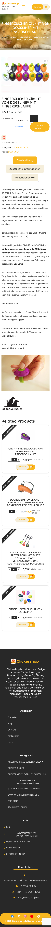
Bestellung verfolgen (15, 854)
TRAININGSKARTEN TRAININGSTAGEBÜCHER (27, 782)
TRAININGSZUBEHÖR (18, 807)
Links (10, 742)
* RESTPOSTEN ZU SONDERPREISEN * (25, 762)
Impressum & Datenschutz (18, 841)
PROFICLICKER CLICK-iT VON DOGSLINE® (25, 611)
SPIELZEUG (13, 801)
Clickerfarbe (7, 118)
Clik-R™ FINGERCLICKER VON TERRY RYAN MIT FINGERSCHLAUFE (25, 451)
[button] (45, 61)
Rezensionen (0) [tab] (25, 177)
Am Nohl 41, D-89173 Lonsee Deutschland (25, 880)
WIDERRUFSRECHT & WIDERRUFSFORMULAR (27, 834)
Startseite (12, 717)
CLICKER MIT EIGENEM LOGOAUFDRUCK (27, 774)
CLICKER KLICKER (20, 147)
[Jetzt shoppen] (41, 7)
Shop (10, 723)
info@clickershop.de (28, 897)
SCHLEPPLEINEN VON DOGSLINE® (24, 788)
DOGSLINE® (13, 152)
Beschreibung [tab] (25, 160)
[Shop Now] (25, 467)
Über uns (12, 729)
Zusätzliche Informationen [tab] (24, 168)
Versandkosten (13, 847)
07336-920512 (28, 886)
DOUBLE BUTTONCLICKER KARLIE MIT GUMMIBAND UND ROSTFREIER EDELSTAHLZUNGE (25, 502)
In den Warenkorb (39, 127)
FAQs (8, 827)
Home (4, 37)
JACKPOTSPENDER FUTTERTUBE (23, 795)
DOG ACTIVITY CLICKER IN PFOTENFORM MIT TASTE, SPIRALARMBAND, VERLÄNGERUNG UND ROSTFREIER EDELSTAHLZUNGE (25, 558)
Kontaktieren (13, 736)
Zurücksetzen (18, 127)
